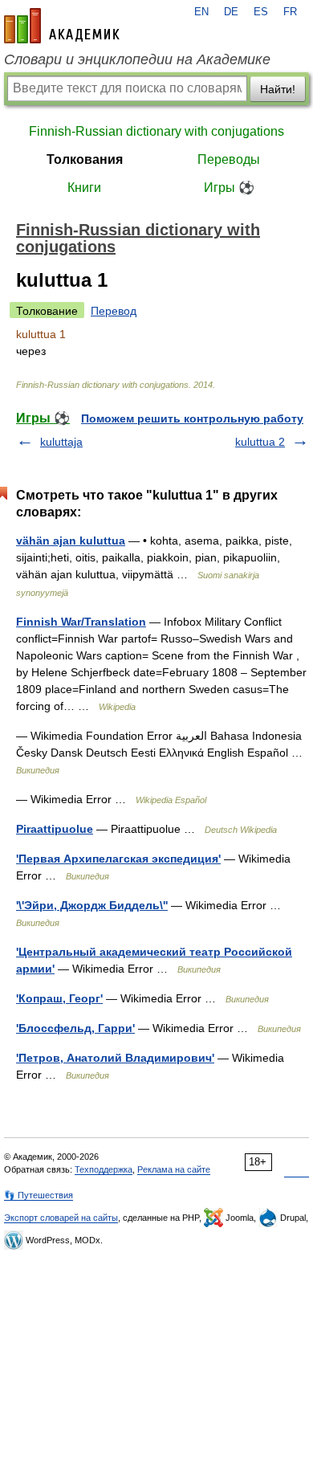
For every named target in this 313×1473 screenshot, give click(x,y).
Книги (84, 187)
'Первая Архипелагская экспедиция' (118, 858)
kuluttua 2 (260, 441)
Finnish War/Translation (81, 621)
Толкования (85, 159)
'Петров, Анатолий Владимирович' (115, 1057)
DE (231, 12)
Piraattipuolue (54, 828)
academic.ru (62, 25)
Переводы (228, 159)
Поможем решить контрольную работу (192, 418)
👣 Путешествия (38, 1195)
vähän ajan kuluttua (70, 540)
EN (201, 12)
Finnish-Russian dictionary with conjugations (156, 131)
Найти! (277, 89)
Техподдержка (103, 1169)
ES (261, 12)
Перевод (113, 310)
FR (290, 12)
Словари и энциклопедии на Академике (137, 59)
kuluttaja (61, 441)
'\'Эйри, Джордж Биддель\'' (92, 905)
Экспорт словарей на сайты (61, 1217)
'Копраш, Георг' (59, 998)
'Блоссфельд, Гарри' (75, 1028)
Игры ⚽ (229, 187)
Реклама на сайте (173, 1169)
